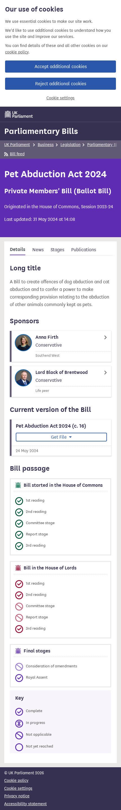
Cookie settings (60, 98)
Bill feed (17, 154)
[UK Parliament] (18, 114)
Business (46, 144)
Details (17, 249)
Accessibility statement (25, 804)
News (38, 249)
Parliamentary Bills (41, 131)
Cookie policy (16, 780)
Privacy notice (17, 796)
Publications (83, 249)
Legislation (70, 144)
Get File (59, 437)
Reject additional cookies (60, 83)
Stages (57, 249)
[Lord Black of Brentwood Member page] (60, 381)
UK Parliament (17, 144)
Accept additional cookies (61, 66)
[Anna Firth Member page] (60, 346)
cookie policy (16, 52)
